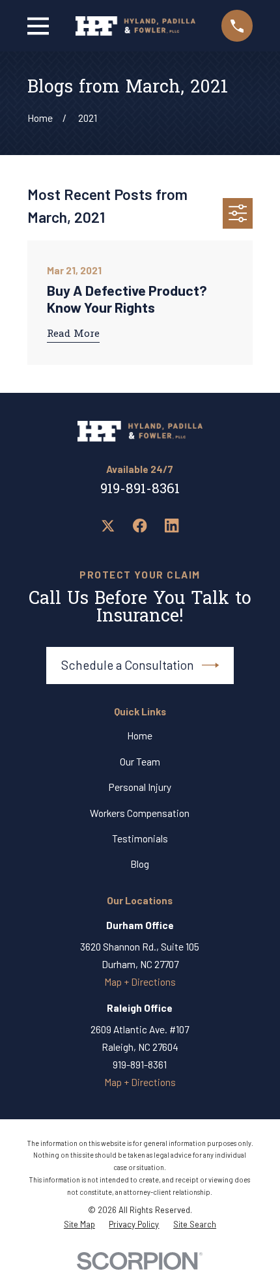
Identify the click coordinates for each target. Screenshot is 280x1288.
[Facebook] (140, 526)
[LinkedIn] (172, 526)
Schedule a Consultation (127, 664)
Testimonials (140, 838)
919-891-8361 (140, 490)
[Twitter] (108, 526)
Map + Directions (140, 982)
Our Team (140, 761)
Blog (139, 864)
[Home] (135, 26)
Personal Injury (140, 787)
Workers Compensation (139, 813)
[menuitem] (79, 1224)
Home (139, 735)
